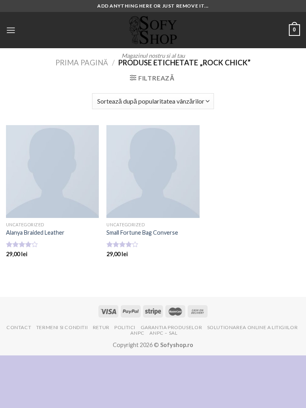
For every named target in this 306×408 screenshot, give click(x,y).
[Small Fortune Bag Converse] (152, 171)
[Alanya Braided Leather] (52, 171)
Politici (124, 327)
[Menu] (11, 30)
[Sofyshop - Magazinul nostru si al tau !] (153, 30)
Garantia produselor (171, 327)
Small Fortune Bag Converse (142, 232)
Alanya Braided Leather (35, 232)
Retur (101, 327)
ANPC (137, 333)
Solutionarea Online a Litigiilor (252, 327)
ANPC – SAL (163, 333)
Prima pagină (81, 62)
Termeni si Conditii (62, 327)
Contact (18, 327)
